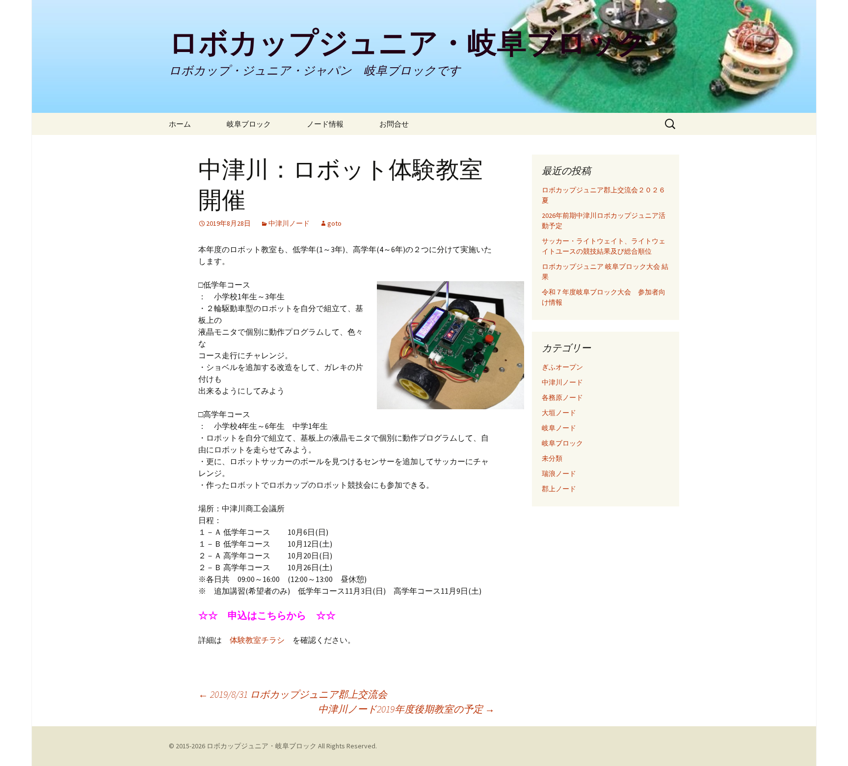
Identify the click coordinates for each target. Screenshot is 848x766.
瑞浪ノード (559, 473)
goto (334, 223)
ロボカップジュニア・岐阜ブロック (262, 745)
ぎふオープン (562, 367)
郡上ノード (559, 488)
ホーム (187, 124)
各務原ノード (562, 397)
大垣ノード (559, 412)
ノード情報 (332, 124)
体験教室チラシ (257, 640)
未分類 (552, 458)
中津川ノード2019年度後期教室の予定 (406, 709)
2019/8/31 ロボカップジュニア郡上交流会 (292, 694)
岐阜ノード (559, 427)
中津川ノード (289, 223)
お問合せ (394, 124)
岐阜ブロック (256, 124)
